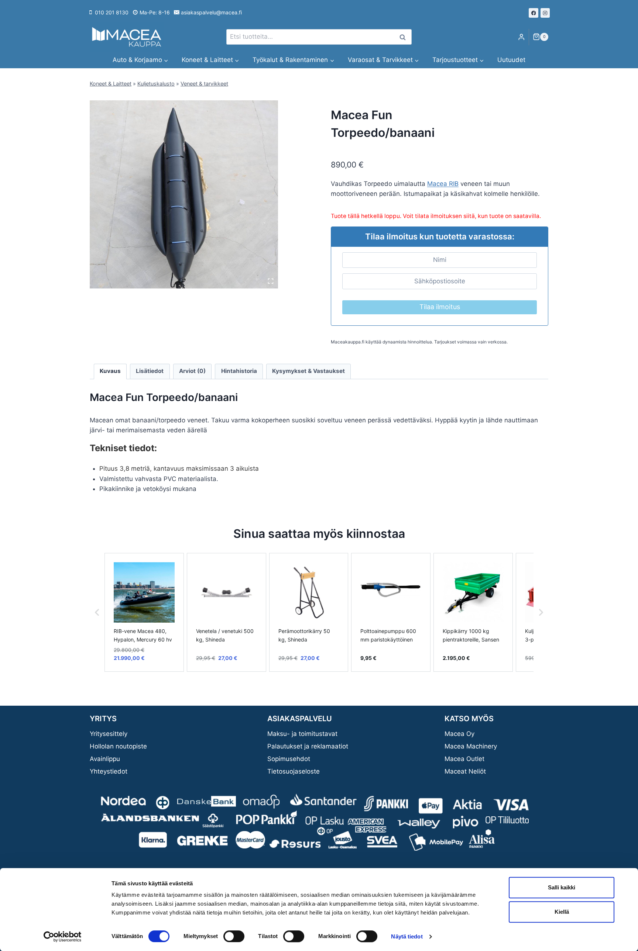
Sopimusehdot (288, 758)
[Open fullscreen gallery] (271, 281)
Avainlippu (105, 758)
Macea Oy (459, 733)
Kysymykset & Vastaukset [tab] (308, 370)
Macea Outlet (464, 758)
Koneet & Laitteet (110, 83)
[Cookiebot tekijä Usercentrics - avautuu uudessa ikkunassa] (62, 936)
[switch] (233, 936)
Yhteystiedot (108, 771)
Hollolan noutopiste (118, 746)
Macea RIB (443, 183)
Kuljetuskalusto (156, 83)
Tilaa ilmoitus (439, 307)
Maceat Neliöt (465, 771)
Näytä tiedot (406, 936)
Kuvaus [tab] (110, 370)
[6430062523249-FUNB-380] (184, 194)
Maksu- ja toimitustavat (302, 733)
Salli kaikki (561, 887)
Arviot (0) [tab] (192, 370)
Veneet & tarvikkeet (204, 83)
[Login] (521, 37)
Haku (405, 37)
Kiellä (562, 912)
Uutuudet (511, 59)
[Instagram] (545, 13)
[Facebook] (533, 13)
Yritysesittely (108, 733)
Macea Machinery (471, 746)
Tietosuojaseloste (293, 771)
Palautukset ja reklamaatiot (307, 746)
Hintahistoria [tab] (239, 370)
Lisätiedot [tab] (150, 370)
